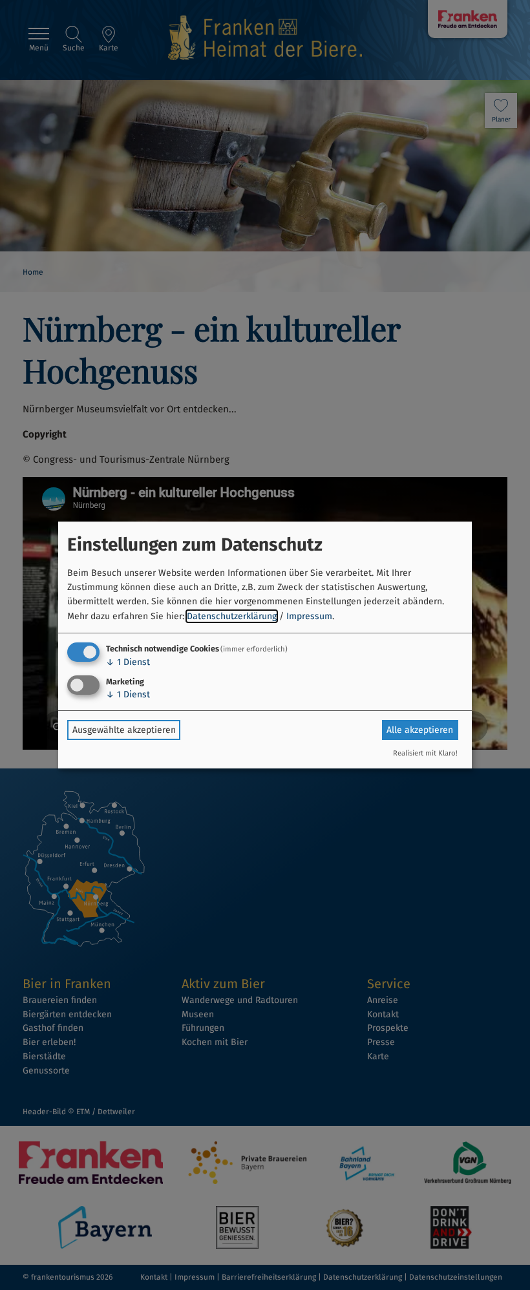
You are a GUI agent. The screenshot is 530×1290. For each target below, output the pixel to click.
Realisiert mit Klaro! (425, 753)
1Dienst (128, 662)
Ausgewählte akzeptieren (124, 729)
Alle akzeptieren (420, 729)
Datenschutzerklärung (232, 616)
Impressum (309, 616)
